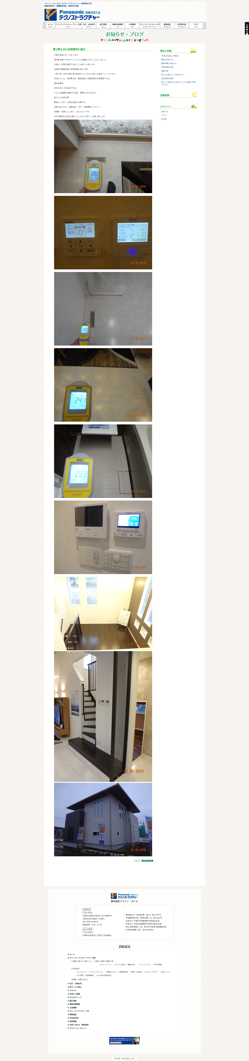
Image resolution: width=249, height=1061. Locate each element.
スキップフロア (152, 972)
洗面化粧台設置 (167, 78)
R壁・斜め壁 (137, 972)
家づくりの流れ (76, 987)
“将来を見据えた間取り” (170, 56)
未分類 (163, 119)
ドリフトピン (146, 965)
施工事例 (103, 25)
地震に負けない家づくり (82, 961)
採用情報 (73, 1021)
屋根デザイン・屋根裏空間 (117, 972)
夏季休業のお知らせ (169, 63)
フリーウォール (97, 972)
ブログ (196, 25)
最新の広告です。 (168, 60)
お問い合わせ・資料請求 (79, 1025)
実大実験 (158, 965)
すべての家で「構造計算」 (126, 965)
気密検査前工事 (167, 67)
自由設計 (76, 969)
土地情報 (132, 25)
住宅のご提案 (75, 994)
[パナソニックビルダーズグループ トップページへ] (124, 1044)
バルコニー (82, 972)
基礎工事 (164, 71)
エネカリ (73, 990)
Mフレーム (166, 972)
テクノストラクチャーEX (150, 25)
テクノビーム (106, 965)
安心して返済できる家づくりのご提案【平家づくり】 (178, 83)
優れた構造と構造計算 (104, 961)
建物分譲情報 (118, 25)
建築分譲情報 (75, 1004)
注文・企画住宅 (89, 25)
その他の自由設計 (105, 975)
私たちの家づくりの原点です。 (173, 75)
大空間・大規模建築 (86, 975)
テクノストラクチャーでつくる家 (68, 25)
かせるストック (76, 997)
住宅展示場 (181, 25)
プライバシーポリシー (78, 1028)
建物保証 (167, 25)
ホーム (50, 25)
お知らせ (164, 111)
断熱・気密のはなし (81, 979)
